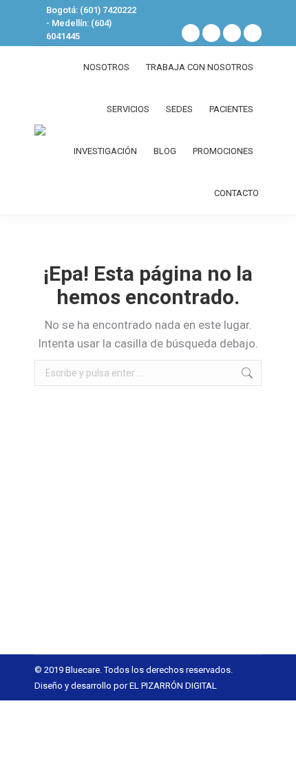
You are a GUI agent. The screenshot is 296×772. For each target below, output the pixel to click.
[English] (246, 12)
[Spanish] (228, 12)
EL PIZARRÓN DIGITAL (173, 685)
